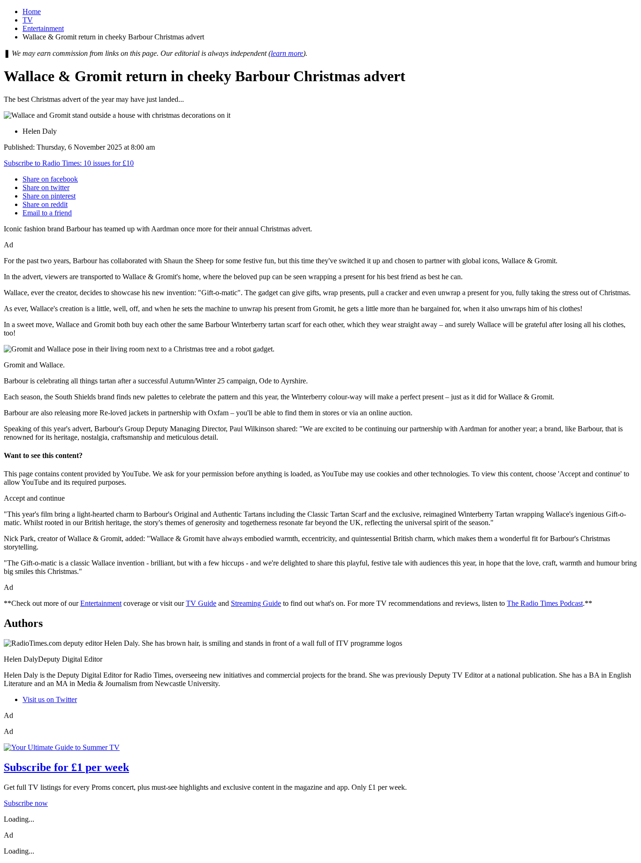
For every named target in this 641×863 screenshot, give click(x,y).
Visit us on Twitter (50, 699)
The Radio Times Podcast (545, 603)
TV (28, 20)
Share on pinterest (49, 196)
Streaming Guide (256, 603)
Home (32, 11)
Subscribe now (26, 803)
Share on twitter (46, 187)
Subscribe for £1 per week (66, 767)
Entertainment (43, 28)
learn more (287, 53)
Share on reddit (45, 204)
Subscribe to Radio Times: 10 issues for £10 (69, 163)
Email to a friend (47, 213)
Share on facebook (50, 179)
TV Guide (201, 603)
